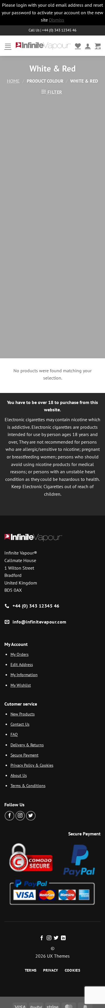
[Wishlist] (78, 45)
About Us (18, 775)
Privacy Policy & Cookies (31, 765)
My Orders (19, 654)
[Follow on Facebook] (9, 816)
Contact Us (19, 724)
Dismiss (56, 20)
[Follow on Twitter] (31, 816)
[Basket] (98, 45)
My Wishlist (20, 685)
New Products (22, 714)
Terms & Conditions (28, 785)
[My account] (88, 45)
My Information (24, 674)
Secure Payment (24, 755)
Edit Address (21, 664)
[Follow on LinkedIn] (63, 938)
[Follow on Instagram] (20, 816)
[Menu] (7, 45)
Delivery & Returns (27, 744)
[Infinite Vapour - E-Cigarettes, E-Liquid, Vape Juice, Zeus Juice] (43, 45)
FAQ (14, 734)
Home (13, 81)
